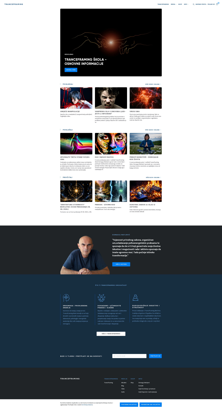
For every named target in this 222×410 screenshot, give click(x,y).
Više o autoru (121, 264)
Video (123, 389)
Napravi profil (201, 4)
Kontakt (140, 386)
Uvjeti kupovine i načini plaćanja (147, 392)
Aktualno (123, 383)
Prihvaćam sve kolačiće (150, 404)
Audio (123, 392)
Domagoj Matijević (144, 383)
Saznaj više (71, 70)
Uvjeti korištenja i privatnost (146, 389)
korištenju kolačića (87, 405)
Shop (180, 4)
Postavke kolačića (129, 404)
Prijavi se (211, 4)
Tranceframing (163, 4)
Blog (122, 386)
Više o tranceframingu (111, 334)
